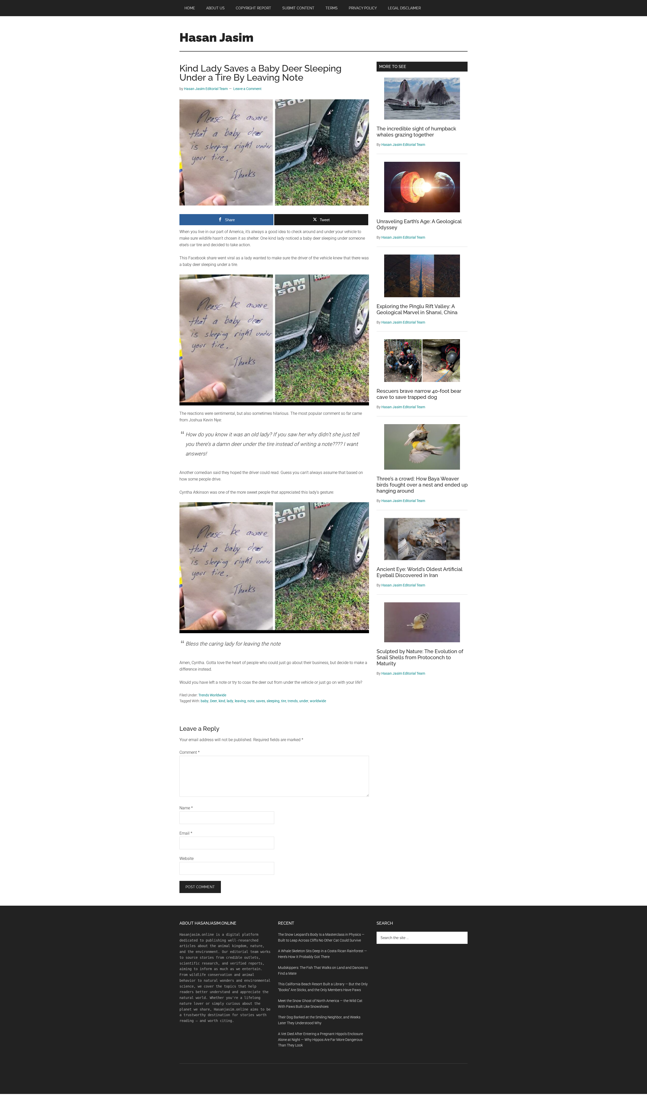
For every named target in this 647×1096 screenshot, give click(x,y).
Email (185, 833)
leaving (240, 701)
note (251, 701)
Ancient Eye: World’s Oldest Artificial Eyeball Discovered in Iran (419, 572)
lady (230, 701)
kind (222, 701)
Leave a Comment (247, 89)
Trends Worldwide (212, 695)
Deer (213, 701)
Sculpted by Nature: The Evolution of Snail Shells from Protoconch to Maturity (420, 657)
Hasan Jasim (216, 37)
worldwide (318, 701)
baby (205, 701)
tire (283, 701)
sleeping (273, 701)
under (303, 701)
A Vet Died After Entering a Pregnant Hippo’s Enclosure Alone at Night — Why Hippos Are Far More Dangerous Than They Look (320, 1039)
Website (186, 858)
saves (260, 701)
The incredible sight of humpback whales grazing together (416, 132)
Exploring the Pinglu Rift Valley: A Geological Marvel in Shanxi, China (417, 309)
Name (186, 808)
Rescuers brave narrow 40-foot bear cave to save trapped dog (419, 394)
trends (293, 701)
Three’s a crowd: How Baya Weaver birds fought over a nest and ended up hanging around (422, 485)
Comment (189, 752)
